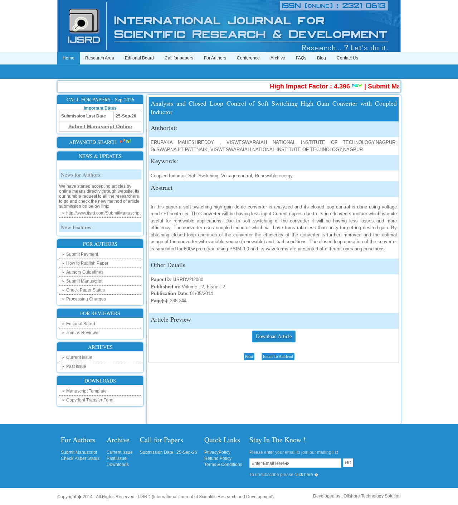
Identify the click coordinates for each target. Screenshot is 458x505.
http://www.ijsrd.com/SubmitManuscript (103, 208)
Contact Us (347, 58)
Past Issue (76, 366)
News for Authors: (81, 170)
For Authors (215, 58)
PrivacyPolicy (217, 452)
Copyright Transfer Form (89, 400)
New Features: (77, 222)
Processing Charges (86, 299)
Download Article (274, 336)
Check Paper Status (85, 290)
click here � (306, 474)
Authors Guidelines (84, 272)
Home (68, 58)
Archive (278, 58)
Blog (321, 58)
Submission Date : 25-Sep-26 (168, 452)
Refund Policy (218, 458)
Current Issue (79, 357)
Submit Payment (82, 254)
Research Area (99, 58)
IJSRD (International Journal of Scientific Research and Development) (206, 496)
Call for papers (179, 58)
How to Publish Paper (87, 263)
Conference (248, 58)
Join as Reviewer (83, 332)
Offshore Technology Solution (372, 496)
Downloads (118, 464)
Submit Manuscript (84, 281)
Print (249, 356)
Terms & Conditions (223, 464)
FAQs (301, 58)
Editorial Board (139, 58)
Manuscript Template (86, 391)
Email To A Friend (278, 356)
